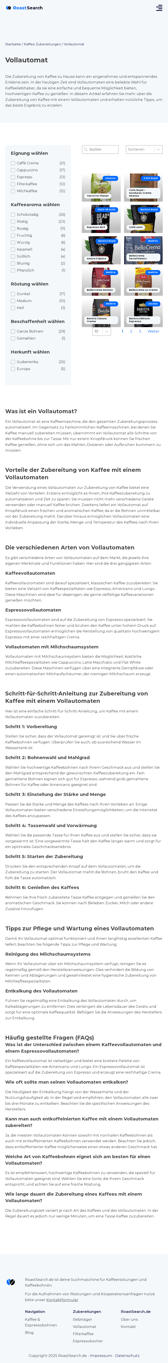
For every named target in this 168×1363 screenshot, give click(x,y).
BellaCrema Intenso (100, 290)
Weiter (153, 331)
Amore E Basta (96, 258)
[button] (38, 163)
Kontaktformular (62, 1300)
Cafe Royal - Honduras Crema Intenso (140, 193)
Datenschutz (127, 1355)
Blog (29, 1332)
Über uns (129, 1319)
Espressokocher (88, 1341)
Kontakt (128, 1326)
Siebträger (82, 1319)
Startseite (13, 44)
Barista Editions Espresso (139, 320)
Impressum (101, 1355)
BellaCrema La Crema (143, 290)
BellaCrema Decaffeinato (138, 257)
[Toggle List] (158, 149)
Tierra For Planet (98, 195)
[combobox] (140, 149)
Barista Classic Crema (97, 320)
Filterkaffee (83, 1334)
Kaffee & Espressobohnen (41, 1322)
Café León (135, 227)
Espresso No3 (96, 227)
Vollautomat (84, 1326)
